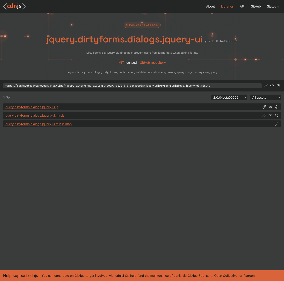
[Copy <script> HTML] (272, 85)
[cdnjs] (14, 6)
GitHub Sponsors (200, 276)
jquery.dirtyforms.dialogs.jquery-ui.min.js (34, 115)
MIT (121, 62)
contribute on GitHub (69, 276)
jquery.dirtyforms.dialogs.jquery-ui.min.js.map (38, 124)
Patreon (249, 276)
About (210, 6)
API (242, 6)
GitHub (256, 6)
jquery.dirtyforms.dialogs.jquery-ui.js (31, 107)
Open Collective (225, 276)
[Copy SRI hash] (278, 85)
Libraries (227, 6)
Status (271, 6)
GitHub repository (153, 62)
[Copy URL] (266, 85)
